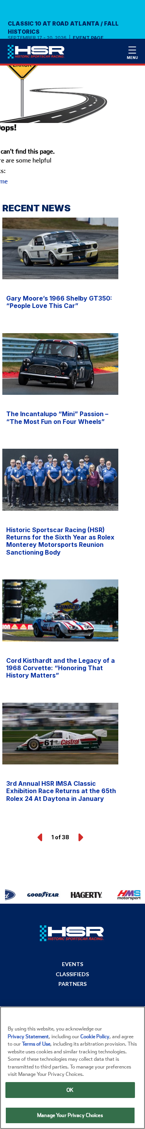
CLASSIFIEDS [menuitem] (72, 974)
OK (70, 1090)
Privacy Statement (28, 1036)
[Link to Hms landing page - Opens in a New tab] (119, 895)
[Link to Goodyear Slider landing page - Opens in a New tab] (33, 895)
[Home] (40, 53)
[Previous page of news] (40, 837)
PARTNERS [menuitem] (72, 984)
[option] (29, 895)
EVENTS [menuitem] (72, 964)
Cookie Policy (94, 1036)
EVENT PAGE (88, 38)
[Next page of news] (80, 837)
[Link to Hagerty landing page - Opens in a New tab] (76, 895)
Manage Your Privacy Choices (70, 1115)
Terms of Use (36, 1044)
